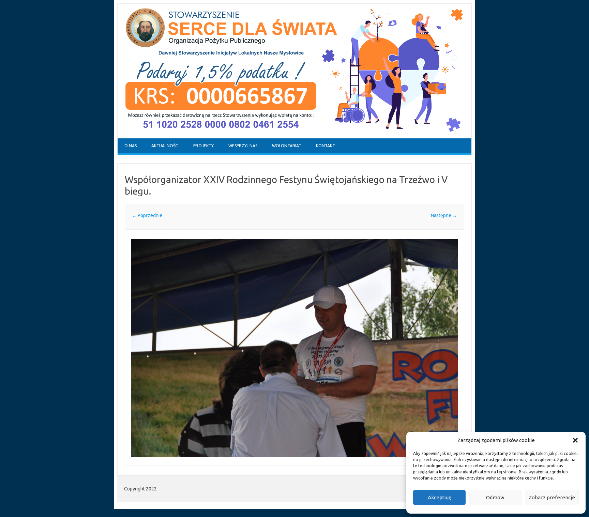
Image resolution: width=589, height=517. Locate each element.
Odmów (495, 497)
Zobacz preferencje (552, 497)
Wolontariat (286, 145)
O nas (130, 145)
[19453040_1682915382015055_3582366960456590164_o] (294, 348)
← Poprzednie (147, 215)
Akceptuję (439, 497)
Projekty (203, 145)
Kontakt (325, 145)
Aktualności (165, 145)
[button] (575, 440)
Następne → (444, 215)
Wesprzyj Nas (242, 145)
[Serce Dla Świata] (294, 136)
